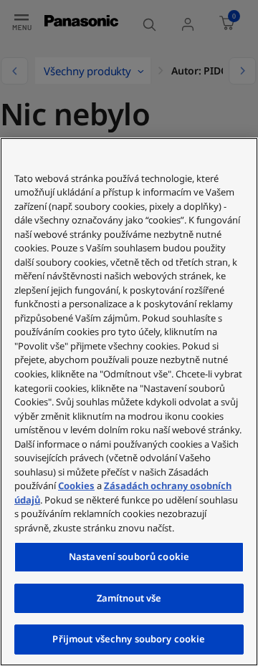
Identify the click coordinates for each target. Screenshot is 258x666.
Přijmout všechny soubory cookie (128, 638)
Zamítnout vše (129, 598)
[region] (129, 401)
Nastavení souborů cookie (129, 556)
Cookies (76, 485)
